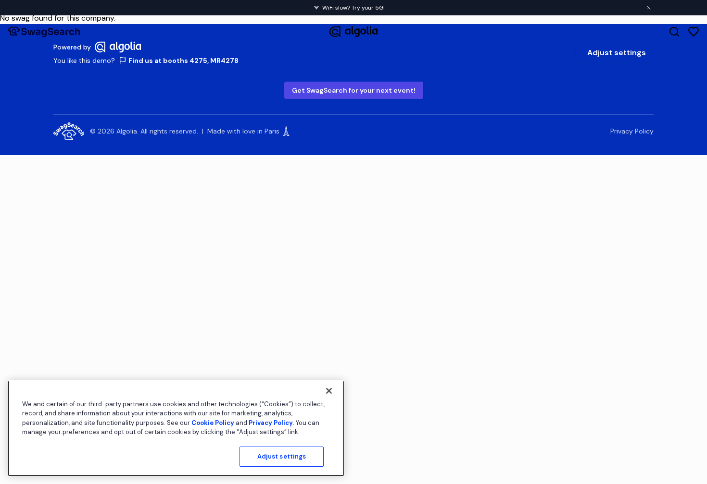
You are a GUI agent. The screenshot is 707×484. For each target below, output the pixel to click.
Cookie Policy (212, 423)
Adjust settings (616, 53)
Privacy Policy (632, 131)
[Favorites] (693, 31)
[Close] (329, 390)
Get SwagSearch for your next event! (354, 90)
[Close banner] (649, 7)
